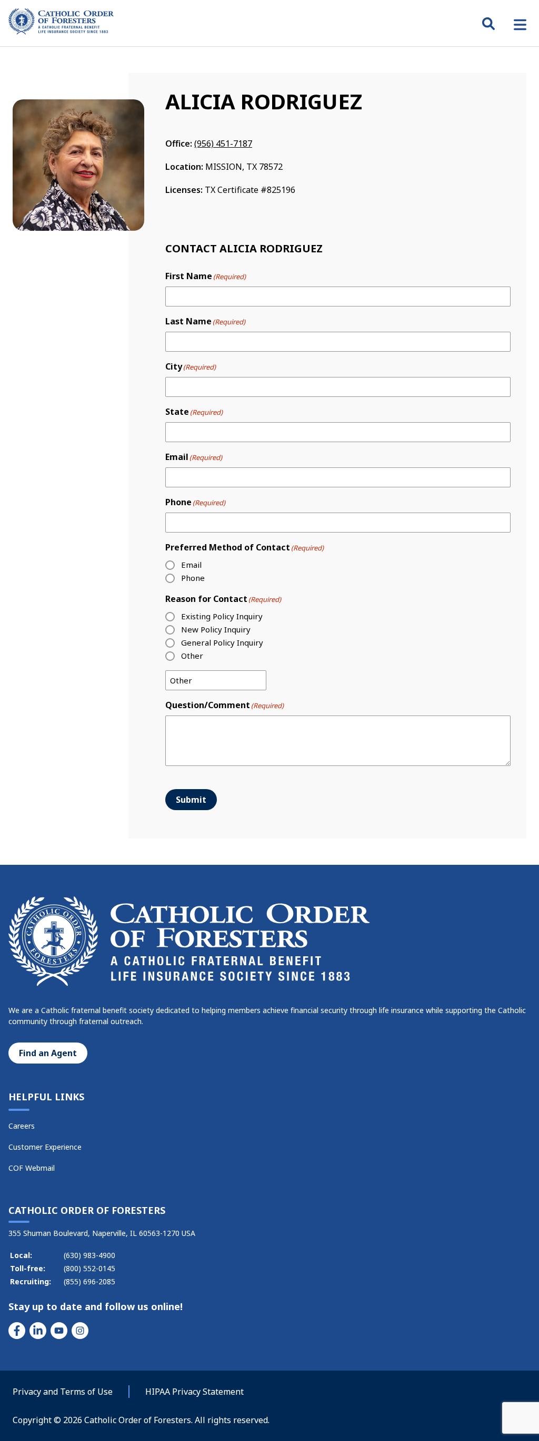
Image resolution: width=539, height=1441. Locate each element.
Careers (21, 1126)
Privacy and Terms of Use (63, 1391)
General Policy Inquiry (222, 642)
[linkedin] (37, 1330)
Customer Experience (45, 1147)
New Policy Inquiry (216, 629)
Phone (193, 578)
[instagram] (80, 1330)
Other (192, 655)
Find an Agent (48, 1053)
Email (191, 564)
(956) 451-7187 (223, 143)
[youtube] (59, 1330)
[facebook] (16, 1330)
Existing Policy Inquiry (222, 616)
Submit (191, 799)
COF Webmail (31, 1168)
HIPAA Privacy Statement (194, 1391)
